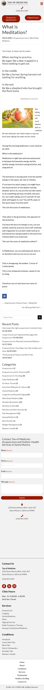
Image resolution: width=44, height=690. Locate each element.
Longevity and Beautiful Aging (14, 394)
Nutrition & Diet (8, 406)
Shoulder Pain (7, 651)
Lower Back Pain (8, 642)
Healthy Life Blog (22, 678)
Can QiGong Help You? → (32, 307)
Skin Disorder (7, 421)
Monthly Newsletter (10, 402)
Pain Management (9, 413)
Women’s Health (8, 654)
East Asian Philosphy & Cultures (14, 387)
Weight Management (10, 425)
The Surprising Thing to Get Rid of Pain (17, 355)
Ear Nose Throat (8, 383)
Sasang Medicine (9, 417)
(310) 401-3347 (22, 11)
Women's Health (8, 428)
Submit (22, 498)
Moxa (4, 619)
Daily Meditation (9, 379)
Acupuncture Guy (21, 38)
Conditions (22, 669)
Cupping (5, 613)
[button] (4, 586)
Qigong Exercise (8, 622)
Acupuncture (7, 368)
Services (22, 672)
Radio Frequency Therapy (12, 625)
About (22, 665)
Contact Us (22, 682)
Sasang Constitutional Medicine (14, 628)
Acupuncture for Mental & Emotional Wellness (20, 341)
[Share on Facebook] (4, 296)
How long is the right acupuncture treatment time (22, 328)
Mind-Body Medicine (10, 398)
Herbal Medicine (9, 391)
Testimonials (22, 675)
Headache (6, 639)
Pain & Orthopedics (10, 648)
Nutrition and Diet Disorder (13, 410)
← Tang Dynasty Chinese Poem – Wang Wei (19, 303)
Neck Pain (6, 645)
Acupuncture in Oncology (12, 376)
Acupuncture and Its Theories (14, 372)
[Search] (40, 317)
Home (22, 662)
